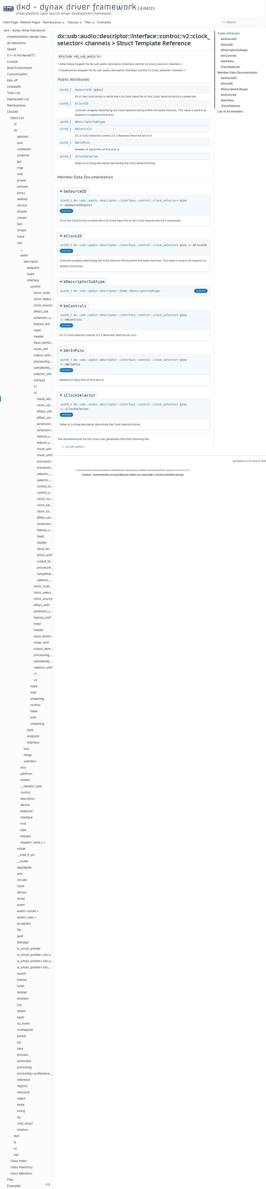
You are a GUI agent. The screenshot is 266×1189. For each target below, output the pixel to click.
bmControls (83, 129)
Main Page (10, 22)
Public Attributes (229, 33)
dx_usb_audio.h (75, 446)
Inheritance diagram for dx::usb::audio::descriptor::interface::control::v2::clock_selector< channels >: (121, 64)
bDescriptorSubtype (90, 121)
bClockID (81, 103)
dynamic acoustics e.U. (178, 470)
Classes (73, 22)
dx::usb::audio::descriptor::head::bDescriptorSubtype (117, 291)
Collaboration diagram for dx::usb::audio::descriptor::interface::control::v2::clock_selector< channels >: (123, 70)
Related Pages (30, 22)
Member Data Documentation (237, 72)
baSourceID (83, 89)
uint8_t (65, 89)
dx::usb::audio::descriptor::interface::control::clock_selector (125, 200)
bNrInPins (82, 142)
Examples (104, 22)
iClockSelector (86, 156)
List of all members (230, 111)
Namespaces (52, 22)
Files (88, 22)
